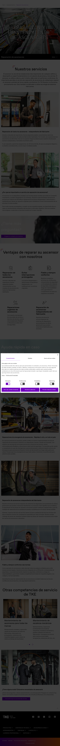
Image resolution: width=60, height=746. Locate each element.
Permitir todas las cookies (49, 389)
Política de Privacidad (12, 375)
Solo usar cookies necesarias (11, 389)
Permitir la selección (30, 389)
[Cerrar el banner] (57, 354)
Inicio (3, 375)
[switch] (23, 384)
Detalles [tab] (30, 358)
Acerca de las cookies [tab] (49, 358)
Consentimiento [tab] (10, 358)
